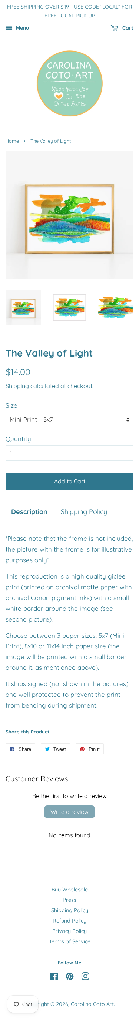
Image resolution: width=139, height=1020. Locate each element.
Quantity (18, 439)
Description (29, 511)
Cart (127, 27)
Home (12, 141)
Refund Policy (69, 920)
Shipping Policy (84, 511)
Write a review (69, 811)
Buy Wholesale (70, 889)
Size (11, 405)
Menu (21, 27)
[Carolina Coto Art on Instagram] (85, 977)
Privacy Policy (69, 931)
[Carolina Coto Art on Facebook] (54, 977)
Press (69, 900)
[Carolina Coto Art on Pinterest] (70, 977)
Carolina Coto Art (92, 1004)
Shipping (17, 386)
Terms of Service (69, 941)
